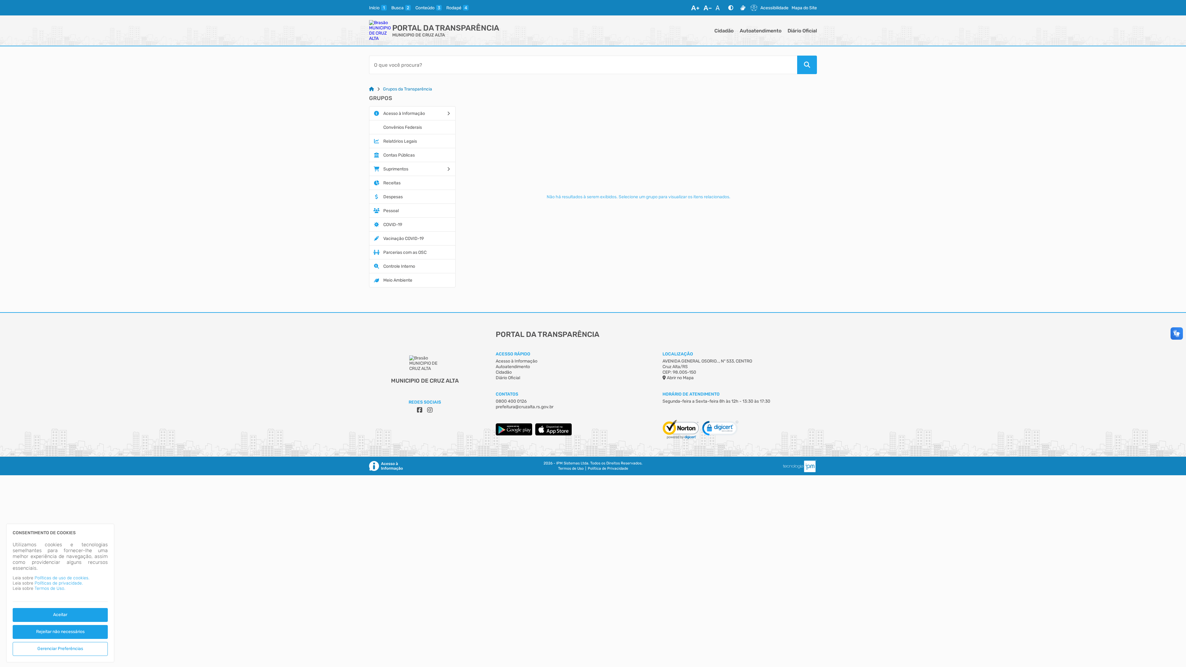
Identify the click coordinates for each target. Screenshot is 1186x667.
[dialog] (60, 593)
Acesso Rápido (513, 354)
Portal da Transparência (445, 27)
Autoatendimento (760, 31)
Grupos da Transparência (407, 89)
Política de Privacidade (608, 468)
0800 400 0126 (511, 401)
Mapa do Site (804, 7)
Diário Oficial (802, 31)
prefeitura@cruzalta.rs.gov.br (524, 406)
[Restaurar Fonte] (719, 7)
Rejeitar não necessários (60, 631)
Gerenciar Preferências (60, 648)
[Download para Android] (514, 434)
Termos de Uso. (50, 588)
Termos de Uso (571, 468)
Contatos (507, 394)
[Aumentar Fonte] (695, 7)
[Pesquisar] (807, 65)
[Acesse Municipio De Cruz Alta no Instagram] (430, 410)
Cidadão (724, 31)
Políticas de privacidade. (59, 583)
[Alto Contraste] (730, 7)
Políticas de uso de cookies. (62, 578)
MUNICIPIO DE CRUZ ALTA (418, 35)
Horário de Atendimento (691, 394)
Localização (677, 354)
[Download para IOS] (553, 434)
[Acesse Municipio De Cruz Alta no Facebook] (420, 410)
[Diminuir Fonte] (707, 7)
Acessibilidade (774, 7)
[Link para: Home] (371, 89)
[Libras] (742, 7)
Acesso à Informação (516, 361)
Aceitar (60, 614)
